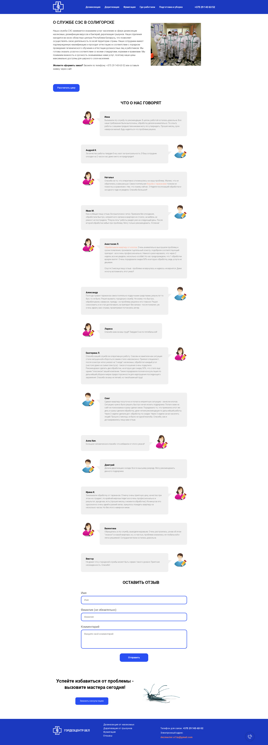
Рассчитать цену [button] (66, 87)
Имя (84, 593)
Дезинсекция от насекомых (118, 724)
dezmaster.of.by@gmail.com (177, 737)
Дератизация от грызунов (117, 728)
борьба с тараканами (157, 184)
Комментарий (90, 626)
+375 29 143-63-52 (115, 65)
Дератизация (112, 7)
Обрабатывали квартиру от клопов (121, 247)
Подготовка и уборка (171, 7)
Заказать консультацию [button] (92, 701)
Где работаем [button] (147, 7)
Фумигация (129, 7)
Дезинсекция (93, 7)
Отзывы (107, 735)
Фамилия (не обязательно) (98, 610)
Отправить (134, 657)
